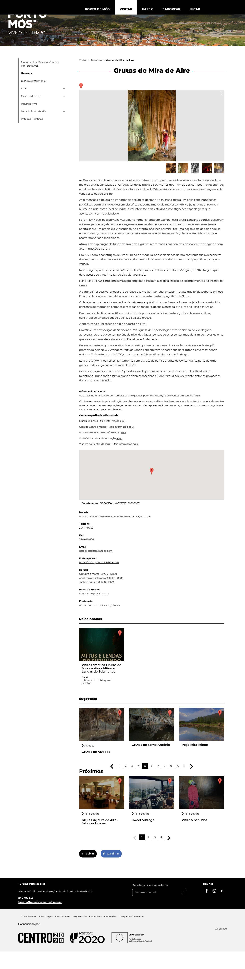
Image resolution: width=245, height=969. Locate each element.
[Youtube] (222, 891)
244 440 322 (86, 528)
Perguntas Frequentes (132, 917)
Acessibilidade (62, 917)
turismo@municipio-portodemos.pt (40, 902)
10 (177, 766)
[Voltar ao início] (27, 21)
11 (184, 766)
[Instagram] (214, 891)
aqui (122, 421)
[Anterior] (112, 766)
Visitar (83, 60)
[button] (152, 471)
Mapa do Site (80, 917)
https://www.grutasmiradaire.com (99, 562)
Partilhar (113, 853)
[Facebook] (206, 891)
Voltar (90, 853)
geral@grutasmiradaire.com (95, 551)
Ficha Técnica (29, 917)
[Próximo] (191, 766)
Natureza (96, 60)
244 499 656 (25, 898)
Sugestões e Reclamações (103, 917)
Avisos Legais (45, 917)
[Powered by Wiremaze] (221, 928)
